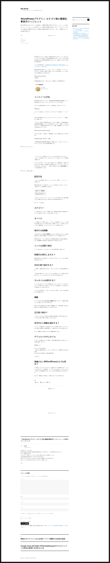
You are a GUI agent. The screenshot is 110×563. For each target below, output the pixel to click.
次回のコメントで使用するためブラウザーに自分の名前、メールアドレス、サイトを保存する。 (38, 513)
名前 (22, 496)
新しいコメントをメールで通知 (26, 518)
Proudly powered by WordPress (30, 557)
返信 (22, 463)
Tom (21, 38)
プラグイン (27, 43)
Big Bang (24, 9)
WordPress (23, 41)
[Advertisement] (52, 45)
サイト (22, 507)
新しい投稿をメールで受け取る (26, 521)
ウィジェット (23, 43)
